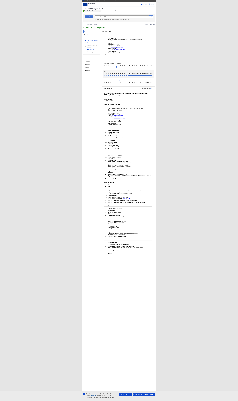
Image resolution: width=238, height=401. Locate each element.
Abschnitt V (87, 67)
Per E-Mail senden (91, 49)
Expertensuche (115, 19)
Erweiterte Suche (107, 19)
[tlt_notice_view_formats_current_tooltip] (151, 88)
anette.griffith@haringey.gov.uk (117, 47)
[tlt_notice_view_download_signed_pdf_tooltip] (116, 67)
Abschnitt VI (87, 70)
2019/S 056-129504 (126, 198)
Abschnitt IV (87, 64)
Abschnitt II (87, 61)
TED (84, 24)
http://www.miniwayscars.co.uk (121, 228)
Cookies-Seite (93, 395)
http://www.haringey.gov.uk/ (119, 49)
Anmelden (144, 4)
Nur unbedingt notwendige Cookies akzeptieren (143, 394)
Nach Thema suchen (123, 19)
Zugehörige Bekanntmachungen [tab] (90, 34)
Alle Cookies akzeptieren (125, 394)
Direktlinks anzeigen (91, 42)
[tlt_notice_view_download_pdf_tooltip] (104, 75)
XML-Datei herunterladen (92, 40)
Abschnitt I (87, 58)
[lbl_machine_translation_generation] (119, 80)
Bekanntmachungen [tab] (88, 31)
